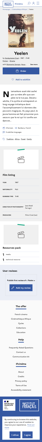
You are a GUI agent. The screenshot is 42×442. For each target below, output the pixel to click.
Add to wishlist (23, 79)
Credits (21, 376)
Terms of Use (21, 385)
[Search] (29, 3)
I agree (27, 434)
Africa (17, 139)
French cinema (21, 314)
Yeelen (31, 9)
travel (23, 139)
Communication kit (21, 356)
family (29, 139)
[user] (33, 3)
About (21, 372)
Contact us (21, 352)
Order (23, 71)
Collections (21, 327)
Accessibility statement (21, 390)
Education (21, 332)
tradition (10, 139)
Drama (12, 61)
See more (34, 64)
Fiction (5, 61)
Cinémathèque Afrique (19, 9)
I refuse (15, 434)
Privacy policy (21, 381)
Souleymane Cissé (12, 58)
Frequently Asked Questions (21, 347)
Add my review (23, 287)
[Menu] (38, 3)
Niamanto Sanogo (13, 64)
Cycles (21, 323)
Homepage (6, 9)
